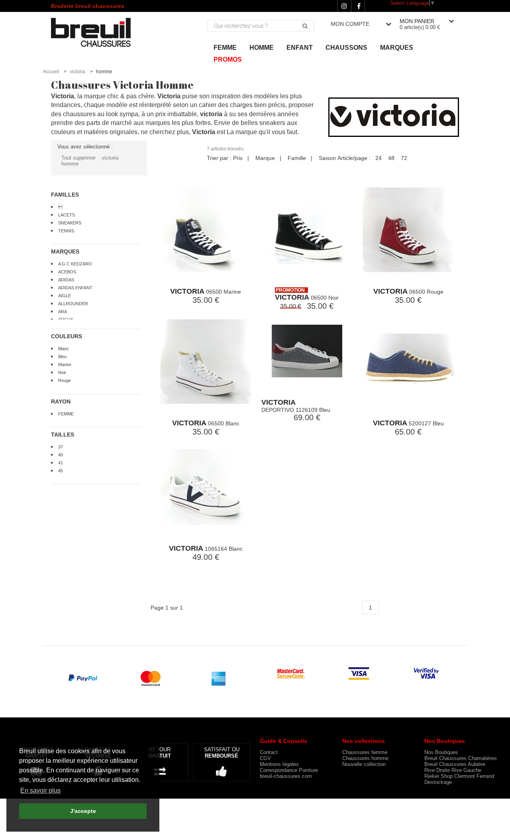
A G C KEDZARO (75, 263)
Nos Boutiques (441, 752)
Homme (261, 47)
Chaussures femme (364, 752)
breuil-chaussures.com (286, 776)
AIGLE (64, 295)
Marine (64, 364)
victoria (77, 71)
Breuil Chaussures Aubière (454, 764)
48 (391, 158)
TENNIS (66, 230)
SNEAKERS (69, 222)
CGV (265, 758)
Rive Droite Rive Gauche (452, 770)
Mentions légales (279, 764)
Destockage (438, 782)
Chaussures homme (365, 758)
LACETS (66, 214)
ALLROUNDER (73, 303)
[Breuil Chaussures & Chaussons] (99, 32)
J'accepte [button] (83, 811)
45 (60, 470)
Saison (327, 158)
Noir (62, 372)
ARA (62, 311)
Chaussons (346, 47)
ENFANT (299, 47)
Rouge (64, 380)
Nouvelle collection (364, 764)
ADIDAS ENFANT (75, 287)
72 (404, 158)
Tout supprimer (78, 158)
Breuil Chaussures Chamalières (460, 758)
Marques (396, 47)
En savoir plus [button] (40, 790)
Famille (297, 158)
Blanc (63, 348)
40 (60, 454)
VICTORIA (187, 291)
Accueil (51, 71)
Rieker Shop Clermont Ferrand (459, 776)
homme (69, 164)
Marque (265, 158)
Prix (238, 158)
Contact (269, 752)
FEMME (66, 413)
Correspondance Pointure (289, 770)
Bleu (62, 356)
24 (378, 158)
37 (60, 446)
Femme (225, 47)
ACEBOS (67, 271)
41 (60, 462)
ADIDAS (66, 279)
